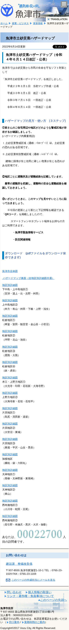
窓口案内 (14, 622)
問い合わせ (14, 592)
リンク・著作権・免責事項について (30, 596)
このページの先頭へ (53, 599)
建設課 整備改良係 (19, 563)
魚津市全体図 (10, 271)
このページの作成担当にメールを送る (33, 579)
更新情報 (38, 23)
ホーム (4, 23)
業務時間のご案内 (34, 622)
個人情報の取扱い (40, 592)
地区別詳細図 (10, 285)
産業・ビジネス (20, 23)
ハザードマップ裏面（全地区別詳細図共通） (28, 278)
